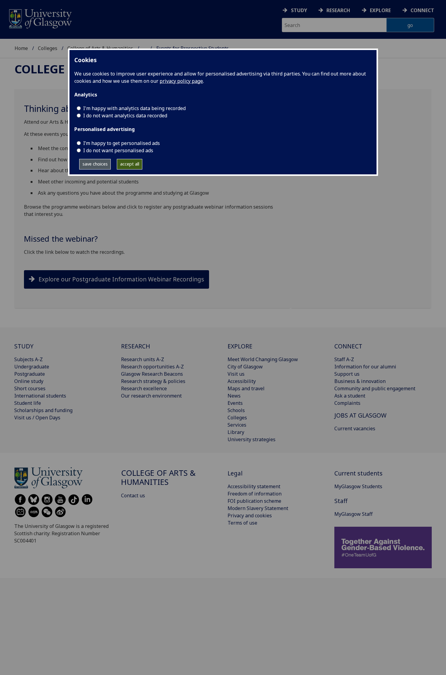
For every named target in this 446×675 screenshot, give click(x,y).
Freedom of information (255, 493)
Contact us (133, 495)
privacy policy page (181, 81)
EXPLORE (240, 346)
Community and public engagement (374, 388)
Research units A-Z (142, 359)
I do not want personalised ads (118, 150)
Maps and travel (246, 388)
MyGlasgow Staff (353, 514)
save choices (95, 164)
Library (236, 432)
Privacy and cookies (250, 515)
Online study (28, 381)
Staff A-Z (344, 359)
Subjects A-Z (28, 359)
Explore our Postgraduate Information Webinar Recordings (121, 279)
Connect (422, 10)
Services (237, 424)
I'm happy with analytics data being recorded (134, 108)
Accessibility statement (254, 486)
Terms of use (242, 522)
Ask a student (349, 395)
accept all (129, 164)
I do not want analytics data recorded (125, 115)
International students (40, 395)
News (234, 395)
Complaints (347, 403)
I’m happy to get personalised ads (121, 143)
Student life (27, 403)
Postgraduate (29, 374)
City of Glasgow (245, 366)
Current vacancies (354, 428)
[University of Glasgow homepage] (40, 18)
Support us (347, 374)
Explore (380, 10)
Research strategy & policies (153, 381)
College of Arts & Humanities (158, 477)
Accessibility (242, 381)
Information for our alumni (365, 366)
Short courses (30, 388)
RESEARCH (135, 346)
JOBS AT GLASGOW (360, 415)
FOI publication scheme (254, 501)
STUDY (23, 346)
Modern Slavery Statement (258, 508)
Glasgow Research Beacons (152, 374)
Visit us (236, 374)
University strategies (251, 439)
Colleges (47, 48)
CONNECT (348, 346)
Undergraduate (31, 366)
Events (235, 403)
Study (299, 10)
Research (338, 10)
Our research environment (151, 395)
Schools (236, 410)
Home (21, 48)
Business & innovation (360, 381)
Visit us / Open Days (37, 417)
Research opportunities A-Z (152, 366)
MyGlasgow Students (358, 486)
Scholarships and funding (43, 410)
